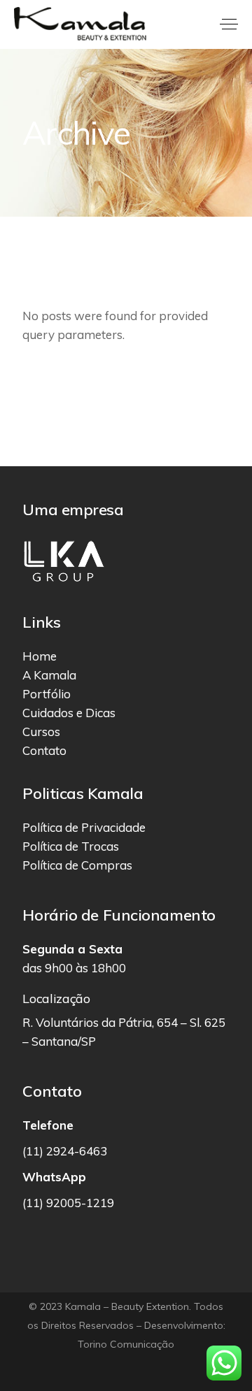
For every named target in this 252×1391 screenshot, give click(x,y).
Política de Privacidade (84, 827)
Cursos (41, 731)
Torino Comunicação (126, 1344)
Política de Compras (77, 865)
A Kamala (49, 675)
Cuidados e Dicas (68, 712)
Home (39, 656)
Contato (44, 750)
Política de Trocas (70, 846)
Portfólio (46, 693)
